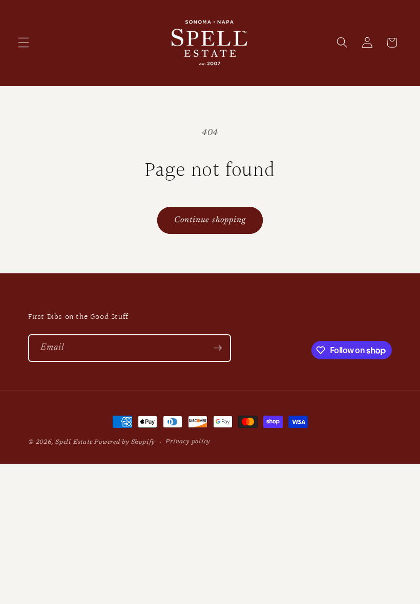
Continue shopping (210, 220)
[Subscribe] (217, 348)
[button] (23, 42)
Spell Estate (73, 442)
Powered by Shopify (124, 442)
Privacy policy (187, 442)
